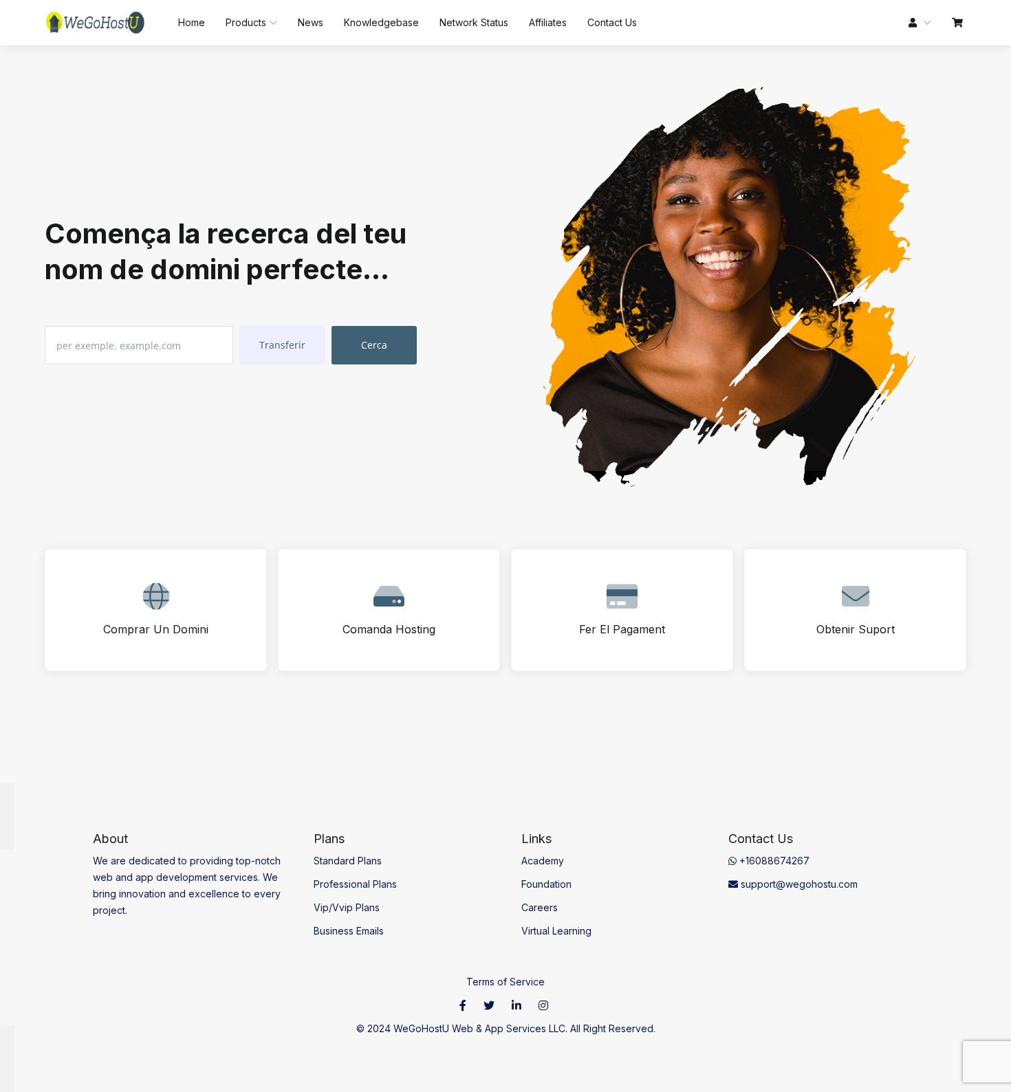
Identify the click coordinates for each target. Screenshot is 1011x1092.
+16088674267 (773, 860)
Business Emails (349, 931)
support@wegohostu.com (798, 884)
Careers (539, 907)
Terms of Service (505, 981)
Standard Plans (348, 860)
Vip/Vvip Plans (347, 907)
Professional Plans (355, 884)
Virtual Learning (556, 931)
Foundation (546, 884)
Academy (542, 860)
